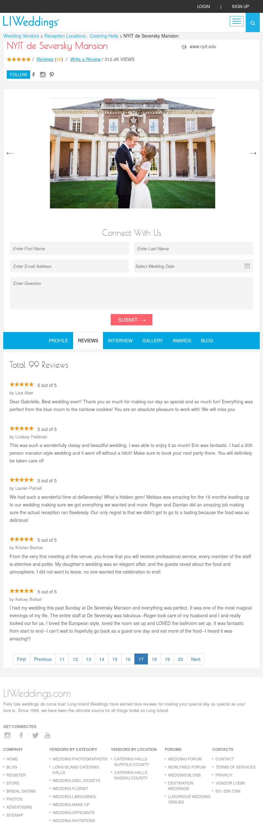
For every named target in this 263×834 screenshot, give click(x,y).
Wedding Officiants (74, 812)
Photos (14, 799)
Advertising (19, 807)
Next (195, 659)
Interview (120, 340)
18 (154, 659)
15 (114, 659)
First (21, 659)
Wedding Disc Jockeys (76, 780)
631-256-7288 (228, 791)
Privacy (224, 774)
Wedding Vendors (21, 35)
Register (16, 774)
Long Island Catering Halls (76, 769)
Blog (207, 340)
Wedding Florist (70, 788)
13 (88, 659)
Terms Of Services (236, 766)
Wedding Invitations (74, 820)
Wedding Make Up (71, 804)
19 (167, 659)
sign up (240, 6)
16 (128, 659)
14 (101, 659)
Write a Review (85, 59)
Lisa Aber (24, 393)
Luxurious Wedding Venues (189, 799)
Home (12, 758)
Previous (43, 659)
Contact (225, 758)
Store (13, 783)
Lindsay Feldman (31, 437)
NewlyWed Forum (187, 766)
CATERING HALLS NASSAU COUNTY (131, 774)
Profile (58, 340)
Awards (182, 340)
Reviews (45, 59)
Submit (128, 319)
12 (75, 659)
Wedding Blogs (184, 774)
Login (203, 6)
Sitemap (14, 815)
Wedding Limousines (74, 796)
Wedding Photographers (80, 758)
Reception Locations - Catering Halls (82, 35)
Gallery (152, 340)
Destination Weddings (180, 785)
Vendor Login (230, 783)
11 (62, 659)
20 (180, 659)
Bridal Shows (21, 791)
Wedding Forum (185, 758)
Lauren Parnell (28, 488)
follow (18, 74)
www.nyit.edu (203, 46)
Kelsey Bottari (28, 599)
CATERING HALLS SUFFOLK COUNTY (131, 761)
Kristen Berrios (29, 547)
